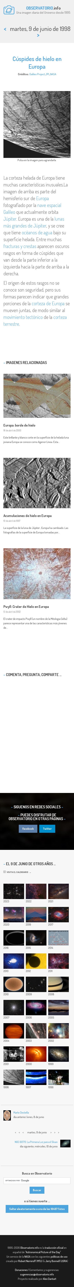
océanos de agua (37, 232)
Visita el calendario (17, 872)
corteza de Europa (48, 303)
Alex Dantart (49, 1279)
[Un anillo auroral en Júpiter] (36, 1077)
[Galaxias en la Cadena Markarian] (36, 984)
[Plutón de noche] (13, 938)
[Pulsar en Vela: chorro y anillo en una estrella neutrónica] (36, 1054)
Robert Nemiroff (27, 1261)
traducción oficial (54, 1247)
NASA (53, 74)
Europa (42, 198)
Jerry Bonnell (52, 1261)
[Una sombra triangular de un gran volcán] (36, 914)
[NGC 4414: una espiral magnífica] (58, 1054)
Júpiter (9, 219)
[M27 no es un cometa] (58, 914)
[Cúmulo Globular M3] (13, 1007)
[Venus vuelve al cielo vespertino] (58, 1007)
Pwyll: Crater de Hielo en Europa (26, 606)
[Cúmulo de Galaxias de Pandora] (13, 891)
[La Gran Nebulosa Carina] (58, 961)
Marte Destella (21, 1112)
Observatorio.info (29, 1247)
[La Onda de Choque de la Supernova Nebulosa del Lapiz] (36, 1031)
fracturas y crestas (19, 246)
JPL (47, 74)
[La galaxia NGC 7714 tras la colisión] (36, 938)
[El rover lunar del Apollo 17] (13, 1054)
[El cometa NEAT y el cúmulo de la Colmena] (13, 1031)
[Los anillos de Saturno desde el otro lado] (58, 984)
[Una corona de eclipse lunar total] (58, 891)
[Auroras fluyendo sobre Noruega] (13, 961)
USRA (64, 1261)
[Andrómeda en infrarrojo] (36, 1007)
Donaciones (21, 1270)
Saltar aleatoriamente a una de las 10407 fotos (37, 1209)
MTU (39, 1261)
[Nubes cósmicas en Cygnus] (36, 891)
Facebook (28, 828)
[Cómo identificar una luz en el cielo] (58, 938)
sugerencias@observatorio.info (37, 1274)
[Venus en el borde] (36, 961)
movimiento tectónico (23, 317)
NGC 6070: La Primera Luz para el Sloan (36, 1142)
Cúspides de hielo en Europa (37, 62)
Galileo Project (37, 74)
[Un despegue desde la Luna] (58, 1077)
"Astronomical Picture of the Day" (43, 1252)
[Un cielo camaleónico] (58, 1031)
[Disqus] (37, 728)
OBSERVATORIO (39, 8)
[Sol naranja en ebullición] (13, 984)
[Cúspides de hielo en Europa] (13, 1077)
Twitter (47, 828)
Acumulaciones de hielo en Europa (27, 515)
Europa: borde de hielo (19, 425)
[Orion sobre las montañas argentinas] (13, 914)
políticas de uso (59, 1256)
